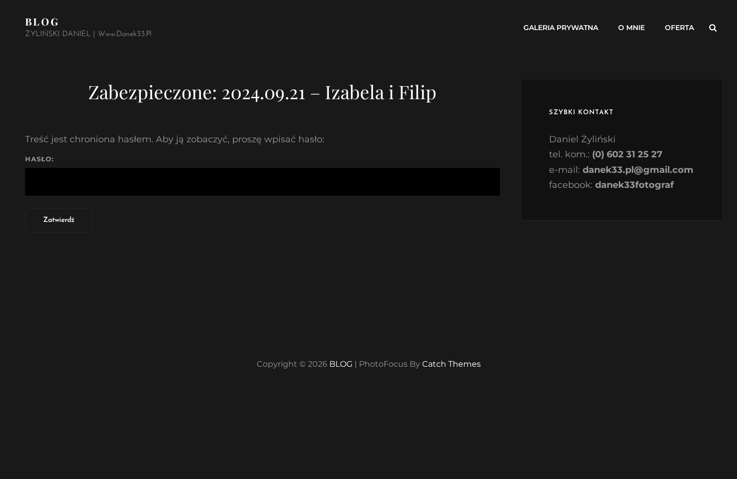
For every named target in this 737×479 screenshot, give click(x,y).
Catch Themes (451, 364)
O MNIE (631, 27)
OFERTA (679, 27)
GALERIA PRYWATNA (560, 27)
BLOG (42, 21)
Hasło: (39, 159)
